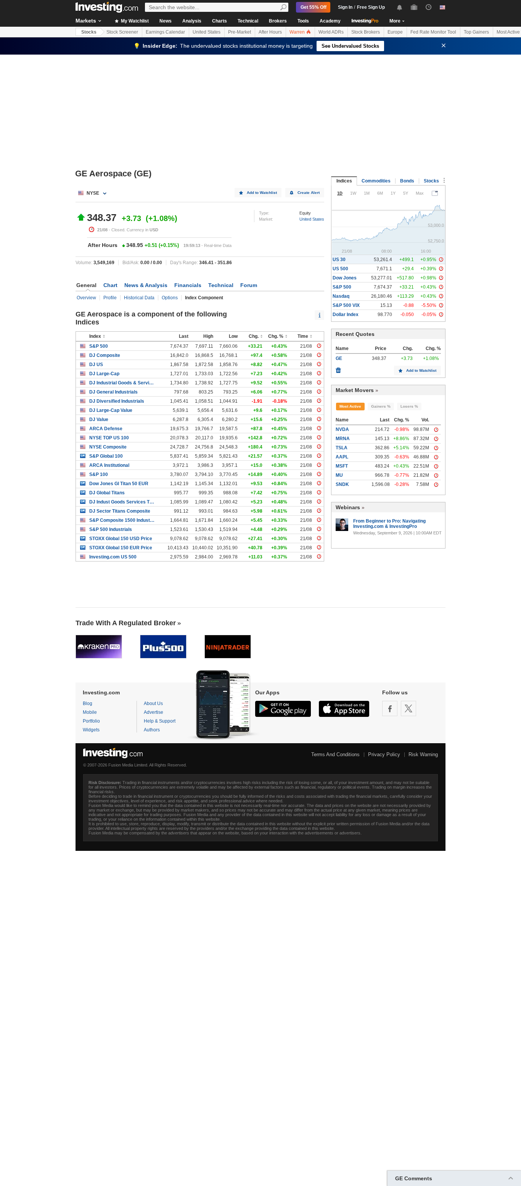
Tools (303, 21)
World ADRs (331, 32)
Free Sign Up (371, 7)
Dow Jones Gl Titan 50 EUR (118, 483)
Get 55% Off (313, 7)
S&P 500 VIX (346, 305)
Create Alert (308, 192)
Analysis (191, 21)
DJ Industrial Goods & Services (121, 383)
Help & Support (159, 721)
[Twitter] (408, 708)
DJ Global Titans (107, 492)
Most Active (350, 406)
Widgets (91, 730)
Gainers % (381, 406)
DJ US (96, 364)
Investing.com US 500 (113, 557)
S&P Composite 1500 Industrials (121, 520)
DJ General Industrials (113, 392)
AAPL (342, 457)
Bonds (407, 181)
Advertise (153, 712)
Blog (87, 703)
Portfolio (91, 721)
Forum (248, 285)
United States (206, 32)
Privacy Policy (384, 754)
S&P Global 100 (106, 456)
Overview (86, 297)
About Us (153, 703)
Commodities (376, 181)
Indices (344, 181)
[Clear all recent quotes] (338, 368)
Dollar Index (346, 314)
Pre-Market (239, 32)
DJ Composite (104, 355)
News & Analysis (145, 285)
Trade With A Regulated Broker (126, 623)
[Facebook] (389, 708)
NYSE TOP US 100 (109, 438)
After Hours (270, 32)
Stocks (88, 32)
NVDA (342, 429)
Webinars (348, 507)
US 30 (339, 259)
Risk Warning (423, 754)
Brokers (278, 21)
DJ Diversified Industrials (116, 401)
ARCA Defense (105, 428)
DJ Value (98, 419)
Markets (86, 21)
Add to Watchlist (262, 192)
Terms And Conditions (335, 754)
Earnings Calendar (165, 32)
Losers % (409, 406)
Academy (330, 21)
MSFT (342, 466)
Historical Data (139, 297)
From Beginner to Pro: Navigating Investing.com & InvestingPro (389, 523)
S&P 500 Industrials (110, 529)
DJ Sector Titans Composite (119, 511)
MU (339, 475)
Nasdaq (341, 296)
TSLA (341, 447)
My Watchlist (134, 21)
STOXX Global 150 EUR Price (120, 547)
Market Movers (355, 390)
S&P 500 (98, 346)
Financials (187, 285)
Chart (110, 285)
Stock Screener (122, 32)
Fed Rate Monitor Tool (433, 32)
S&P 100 (98, 474)
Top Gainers (476, 32)
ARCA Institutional (109, 465)
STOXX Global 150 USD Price (120, 538)
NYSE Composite (108, 447)
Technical (248, 21)
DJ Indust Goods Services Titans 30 (121, 502)
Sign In (345, 7)
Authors (152, 730)
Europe (395, 32)
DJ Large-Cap (104, 373)
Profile (110, 297)
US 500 (340, 268)
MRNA (343, 438)
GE (339, 358)
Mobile (90, 712)
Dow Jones (345, 278)
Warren (297, 32)
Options (170, 297)
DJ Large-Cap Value (110, 410)
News (165, 21)
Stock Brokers (365, 32)
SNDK (342, 484)
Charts (219, 21)
